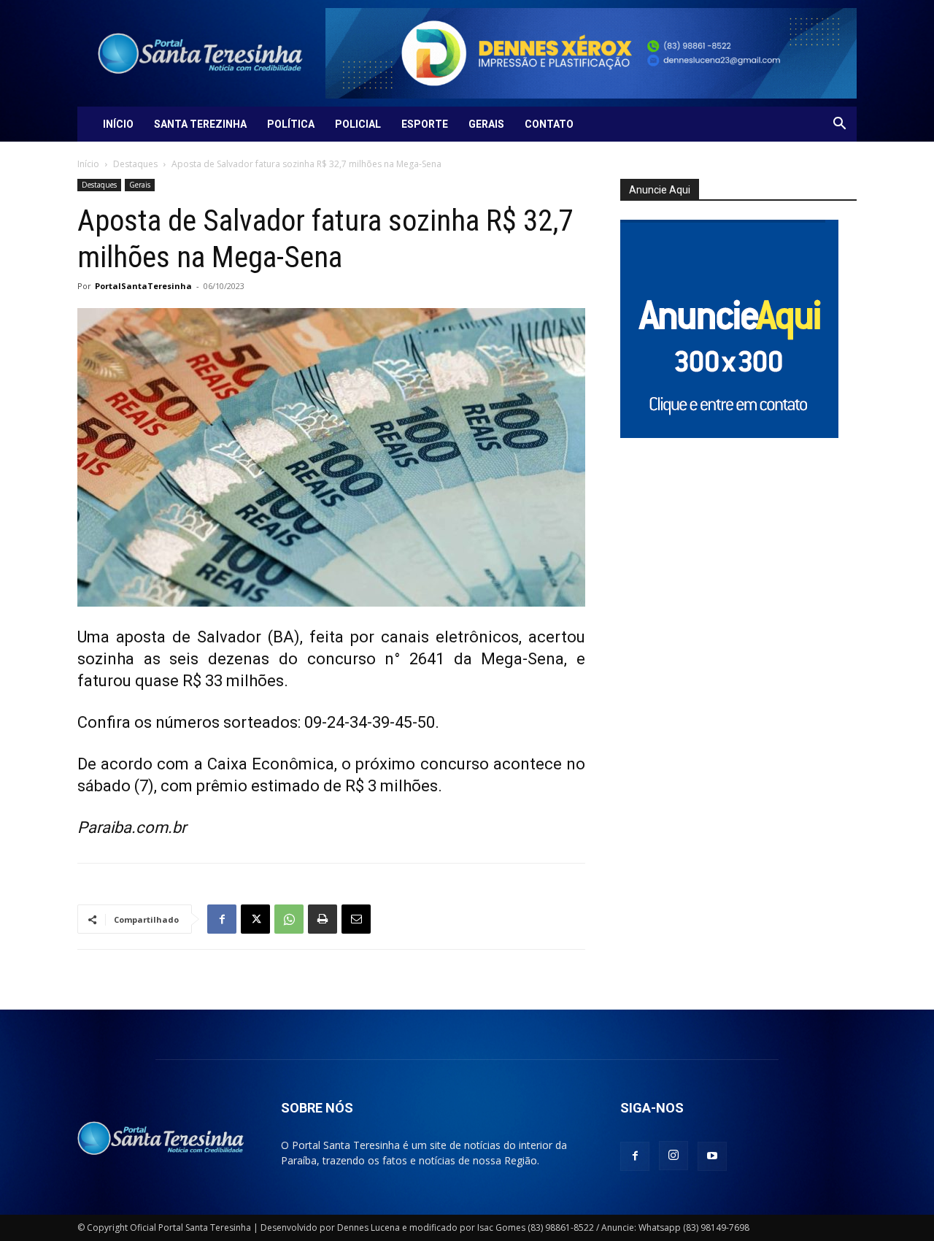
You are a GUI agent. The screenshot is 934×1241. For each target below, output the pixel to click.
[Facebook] (221, 919)
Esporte (424, 124)
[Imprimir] (322, 919)
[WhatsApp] (289, 919)
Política (290, 124)
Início (118, 124)
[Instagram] (673, 1155)
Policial (358, 124)
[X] (255, 919)
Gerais (486, 124)
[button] (839, 125)
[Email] (356, 919)
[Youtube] (712, 1156)
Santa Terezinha (200, 124)
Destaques (135, 164)
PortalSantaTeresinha (143, 285)
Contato (549, 124)
